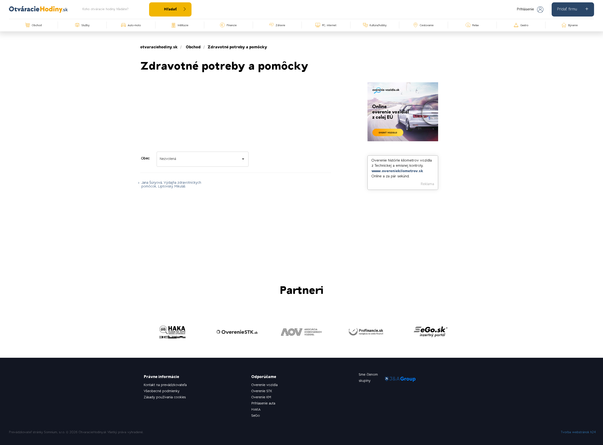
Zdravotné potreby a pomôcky (237, 47)
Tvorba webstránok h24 (578, 432)
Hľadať (170, 9)
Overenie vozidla (264, 385)
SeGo (255, 416)
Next (466, 333)
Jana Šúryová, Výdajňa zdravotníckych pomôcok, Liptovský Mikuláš (171, 184)
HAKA (256, 410)
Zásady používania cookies (165, 397)
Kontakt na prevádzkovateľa (165, 385)
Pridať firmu (567, 9)
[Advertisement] (235, 115)
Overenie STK (261, 391)
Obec (145, 158)
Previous (136, 333)
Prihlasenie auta (263, 403)
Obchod (193, 47)
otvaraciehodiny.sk (159, 47)
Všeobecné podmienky (161, 391)
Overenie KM (261, 397)
